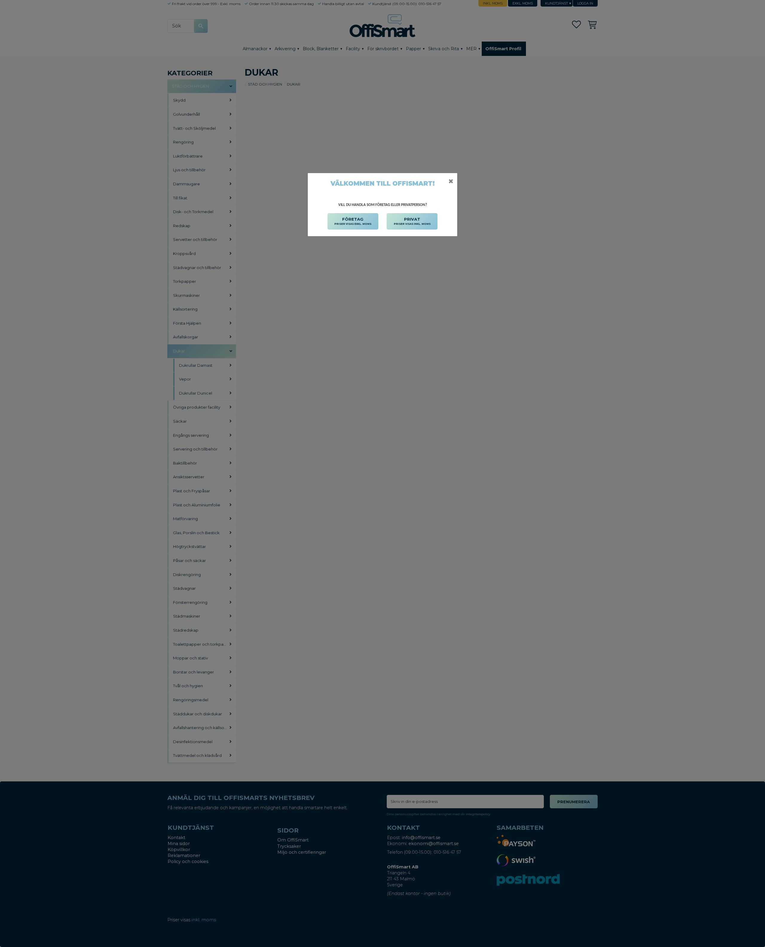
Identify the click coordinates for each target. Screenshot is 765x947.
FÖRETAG (352, 221)
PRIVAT (412, 221)
